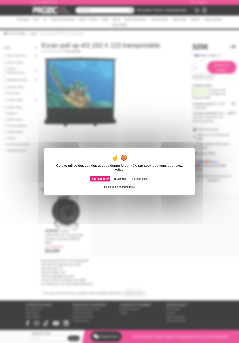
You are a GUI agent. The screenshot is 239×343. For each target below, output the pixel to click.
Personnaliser (140, 178)
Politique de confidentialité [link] (119, 187)
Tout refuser (120, 178)
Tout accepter (100, 178)
